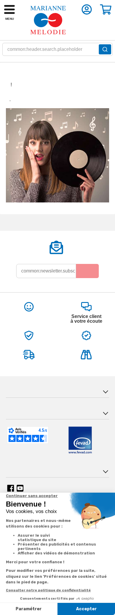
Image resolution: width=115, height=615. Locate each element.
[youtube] (20, 488)
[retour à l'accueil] (48, 20)
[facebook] (10, 488)
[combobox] (57, 51)
